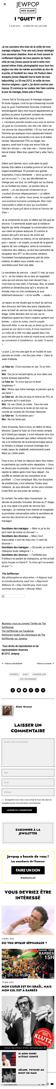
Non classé (28, 10)
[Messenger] (19, 690)
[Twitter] (25, 690)
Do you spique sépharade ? (24, 943)
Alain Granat (24, 706)
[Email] (43, 690)
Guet (25, 674)
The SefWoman (28, 679)
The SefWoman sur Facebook (18, 631)
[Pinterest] (31, 690)
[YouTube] (52, 1084)
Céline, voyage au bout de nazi (31, 1071)
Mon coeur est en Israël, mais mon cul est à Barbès (26, 988)
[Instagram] (47, 1084)
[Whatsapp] (37, 690)
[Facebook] (13, 690)
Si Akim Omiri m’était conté (28, 1055)
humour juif (39, 674)
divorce (14, 674)
